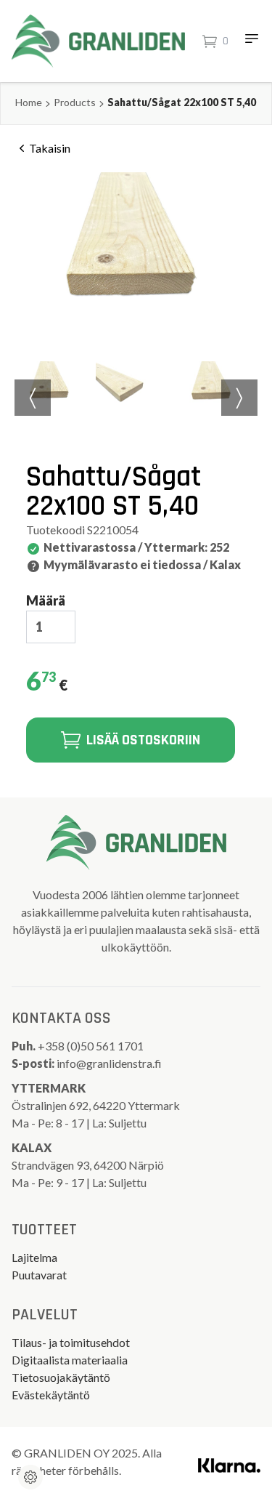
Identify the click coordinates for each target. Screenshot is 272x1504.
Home (28, 102)
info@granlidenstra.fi (109, 1063)
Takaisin (49, 148)
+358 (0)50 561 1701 (92, 1046)
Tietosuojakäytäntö (61, 1377)
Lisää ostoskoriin (143, 740)
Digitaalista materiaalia (70, 1360)
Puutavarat (39, 1275)
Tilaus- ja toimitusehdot (71, 1342)
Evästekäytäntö (51, 1395)
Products (75, 102)
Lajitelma (34, 1257)
